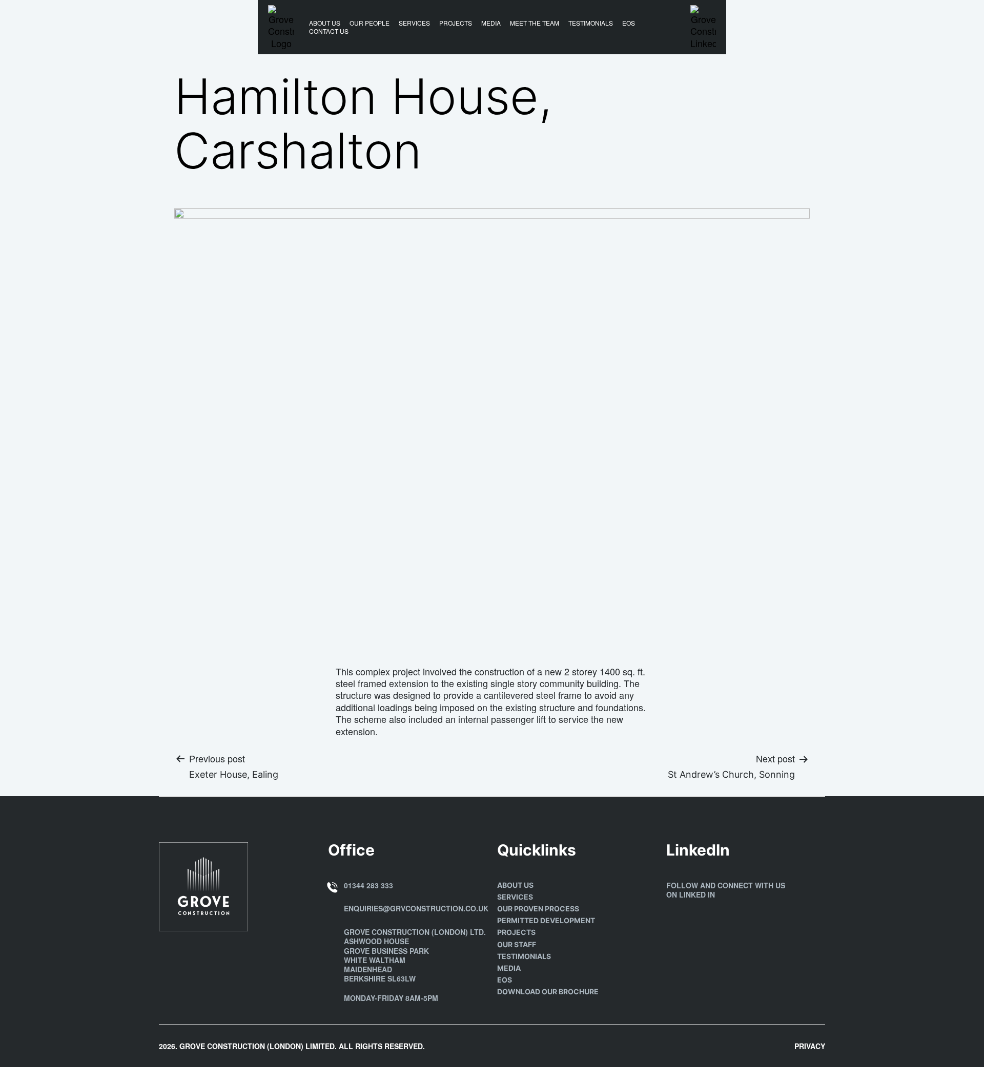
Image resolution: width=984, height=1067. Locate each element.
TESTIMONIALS (590, 23)
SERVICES (414, 23)
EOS (628, 23)
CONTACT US (328, 31)
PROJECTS (455, 23)
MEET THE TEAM (534, 23)
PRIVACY (809, 1046)
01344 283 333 (368, 885)
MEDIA (491, 23)
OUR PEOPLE (369, 23)
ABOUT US (324, 23)
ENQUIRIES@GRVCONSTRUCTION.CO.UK (416, 908)
